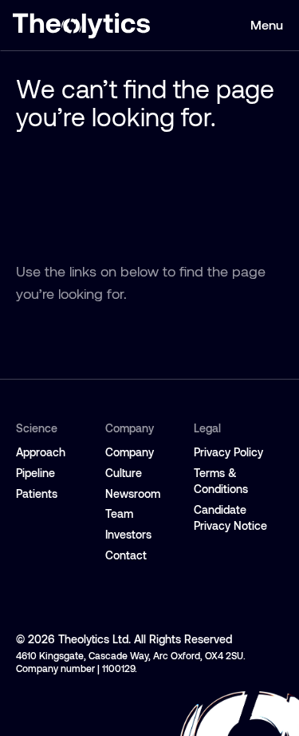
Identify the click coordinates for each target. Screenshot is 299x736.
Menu (266, 25)
